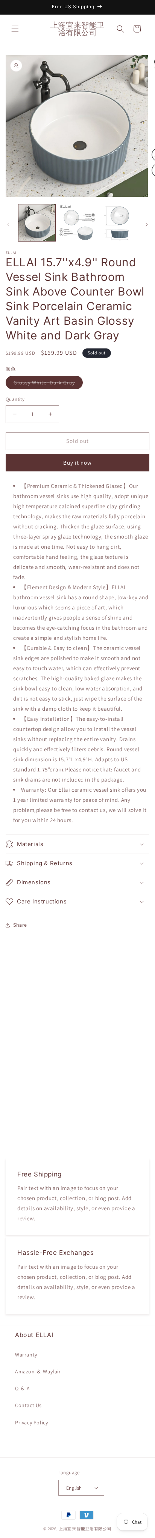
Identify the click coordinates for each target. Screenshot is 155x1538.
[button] (15, 29)
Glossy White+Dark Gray (48, 384)
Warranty (26, 1354)
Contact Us (28, 1405)
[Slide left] (8, 224)
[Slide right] (146, 224)
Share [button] (20, 924)
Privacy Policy (31, 1422)
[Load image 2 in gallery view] (77, 222)
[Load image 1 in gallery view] (36, 222)
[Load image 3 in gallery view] (117, 222)
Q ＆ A (22, 1388)
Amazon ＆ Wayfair (38, 1371)
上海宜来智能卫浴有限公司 (85, 1528)
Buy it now (77, 462)
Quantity (15, 399)
